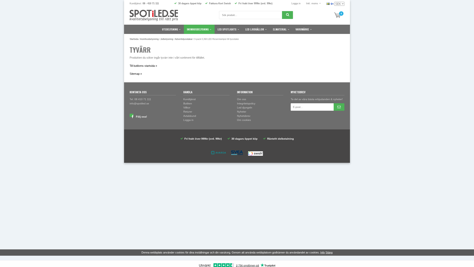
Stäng (329, 252)
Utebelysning (170, 29)
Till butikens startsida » (143, 65)
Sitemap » (136, 73)
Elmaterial (280, 29)
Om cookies (244, 119)
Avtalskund (189, 115)
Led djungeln (244, 107)
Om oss (241, 99)
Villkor (186, 107)
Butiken (187, 103)
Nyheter (241, 111)
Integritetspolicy (246, 103)
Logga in (296, 3)
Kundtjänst (189, 99)
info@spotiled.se (139, 103)
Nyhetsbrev (243, 115)
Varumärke (302, 29)
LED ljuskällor (254, 29)
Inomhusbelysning (198, 29)
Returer (187, 111)
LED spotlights (227, 29)
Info (322, 252)
